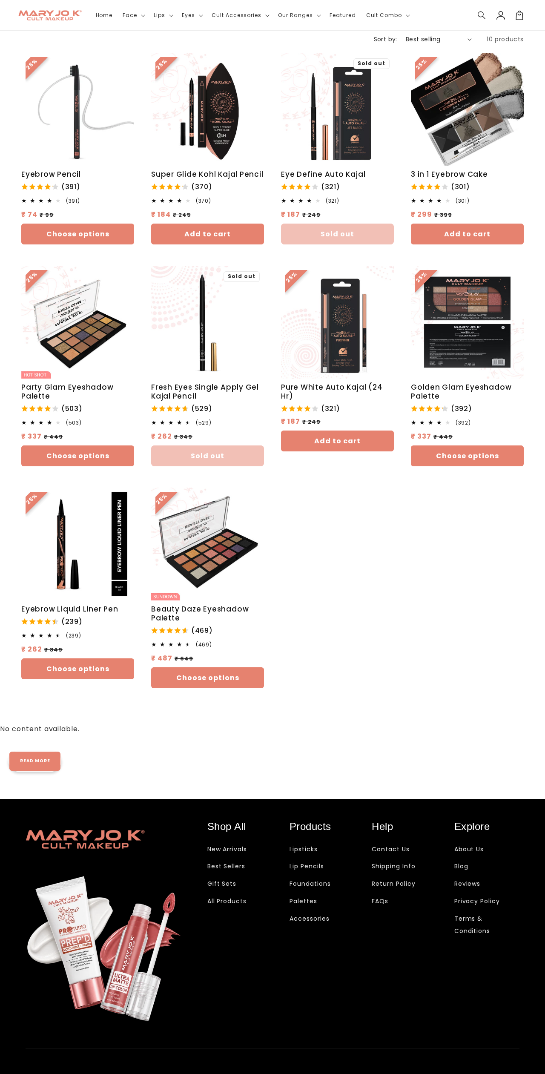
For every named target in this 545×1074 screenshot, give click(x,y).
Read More (35, 761)
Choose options (77, 234)
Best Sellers (226, 866)
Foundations (310, 883)
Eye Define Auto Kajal (323, 174)
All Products (227, 901)
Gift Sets (222, 883)
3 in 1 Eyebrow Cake (449, 174)
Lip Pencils (307, 866)
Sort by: (385, 39)
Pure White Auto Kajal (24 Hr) (332, 392)
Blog (461, 866)
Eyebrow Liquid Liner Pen (69, 609)
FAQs (380, 901)
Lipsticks (304, 849)
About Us (469, 849)
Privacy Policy (477, 901)
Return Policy (393, 883)
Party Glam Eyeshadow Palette (67, 392)
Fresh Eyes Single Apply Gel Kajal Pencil (205, 392)
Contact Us (391, 849)
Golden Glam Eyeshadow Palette (461, 392)
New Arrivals (227, 849)
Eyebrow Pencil (51, 174)
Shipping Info (393, 866)
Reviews (467, 883)
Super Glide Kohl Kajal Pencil (207, 174)
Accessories (310, 918)
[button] (482, 15)
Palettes (303, 901)
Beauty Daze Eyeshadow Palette (200, 614)
